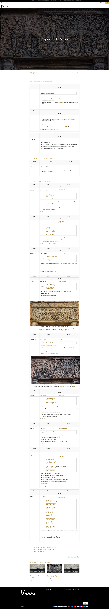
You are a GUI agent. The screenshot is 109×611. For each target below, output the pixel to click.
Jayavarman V (61, 339)
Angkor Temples (50, 580)
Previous (73, 72)
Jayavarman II (65, 166)
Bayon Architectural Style (49, 540)
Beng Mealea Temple (50, 462)
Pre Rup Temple (50, 288)
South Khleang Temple (51, 402)
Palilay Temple (49, 514)
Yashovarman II (61, 456)
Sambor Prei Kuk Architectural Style (52, 106)
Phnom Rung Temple (51, 466)
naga (57, 239)
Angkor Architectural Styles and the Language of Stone (44, 549)
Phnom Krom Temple (51, 232)
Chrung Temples (49, 511)
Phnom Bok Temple (50, 231)
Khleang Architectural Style (50, 418)
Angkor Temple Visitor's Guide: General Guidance (53, 575)
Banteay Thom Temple (51, 505)
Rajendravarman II (62, 281)
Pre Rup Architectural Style (50, 298)
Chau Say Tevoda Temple (51, 463)
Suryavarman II (61, 455)
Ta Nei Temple (49, 521)
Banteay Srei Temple (51, 342)
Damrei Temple (49, 258)
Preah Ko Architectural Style (50, 211)
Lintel (41, 330)
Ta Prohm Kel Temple (51, 523)
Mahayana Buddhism (50, 534)
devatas (53, 481)
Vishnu (66, 126)
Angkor (58, 201)
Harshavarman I (61, 222)
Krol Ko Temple (49, 512)
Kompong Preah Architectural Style (51, 151)
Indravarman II (61, 497)
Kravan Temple (49, 228)
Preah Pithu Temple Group (52, 467)
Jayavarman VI (61, 453)
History (36, 75)
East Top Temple (50, 527)
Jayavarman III (61, 190)
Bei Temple (48, 227)
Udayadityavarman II (63, 428)
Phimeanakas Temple (50, 399)
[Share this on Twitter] (69, 556)
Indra (73, 98)
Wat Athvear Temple (50, 470)
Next (78, 72)
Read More (32, 580)
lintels (61, 201)
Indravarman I (61, 189)
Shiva (74, 386)
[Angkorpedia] (71, 568)
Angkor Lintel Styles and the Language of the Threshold (44, 547)
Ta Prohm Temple (50, 522)
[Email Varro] (1, 2)
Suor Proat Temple (50, 519)
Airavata (61, 328)
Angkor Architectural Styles (38, 551)
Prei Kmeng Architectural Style (50, 129)
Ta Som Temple (49, 525)
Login (102, 2)
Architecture (32, 75)
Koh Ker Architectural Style (50, 271)
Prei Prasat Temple (50, 516)
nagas (46, 477)
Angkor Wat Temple (50, 459)
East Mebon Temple (50, 285)
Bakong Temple (49, 194)
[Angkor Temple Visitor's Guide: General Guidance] (54, 568)
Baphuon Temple (50, 431)
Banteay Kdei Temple (51, 503)
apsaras (58, 481)
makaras (50, 96)
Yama (49, 384)
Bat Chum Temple (50, 284)
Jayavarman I (58, 115)
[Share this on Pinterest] (75, 556)
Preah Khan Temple (50, 518)
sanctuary (62, 386)
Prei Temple (49, 515)
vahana (37, 328)
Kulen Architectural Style (49, 174)
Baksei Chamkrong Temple (52, 226)
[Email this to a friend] (78, 556)
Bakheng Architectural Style (50, 243)
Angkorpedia (68, 574)
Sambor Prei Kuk (50, 93)
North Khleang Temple (51, 398)
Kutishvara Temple (50, 195)
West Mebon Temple (50, 433)
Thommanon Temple (51, 469)
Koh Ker (56, 258)
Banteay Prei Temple (50, 504)
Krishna (58, 437)
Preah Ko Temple (50, 198)
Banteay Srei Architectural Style (51, 353)
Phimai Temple (49, 465)
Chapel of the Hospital (51, 510)
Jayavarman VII (61, 495)
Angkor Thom (49, 500)
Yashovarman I (61, 221)
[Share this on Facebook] (72, 556)
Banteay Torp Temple (51, 507)
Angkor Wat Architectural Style (50, 486)
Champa (60, 170)
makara (53, 100)
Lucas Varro (26, 606)
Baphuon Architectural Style (50, 443)
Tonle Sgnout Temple (51, 526)
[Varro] (5, 6)
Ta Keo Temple (49, 403)
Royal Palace (49, 401)
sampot (62, 269)
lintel (43, 264)
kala (73, 170)
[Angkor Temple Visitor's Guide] (37, 568)
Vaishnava (74, 435)
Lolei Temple (49, 196)
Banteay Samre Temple (51, 460)
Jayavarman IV (61, 253)
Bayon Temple (49, 508)
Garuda (48, 209)
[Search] (106, 6)
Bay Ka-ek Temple (50, 234)
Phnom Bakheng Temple (52, 230)
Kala (43, 203)
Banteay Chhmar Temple (51, 501)
